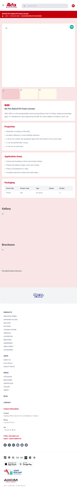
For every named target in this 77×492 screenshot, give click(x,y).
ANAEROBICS (8, 343)
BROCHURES (8, 380)
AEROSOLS (7, 333)
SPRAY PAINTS (8, 346)
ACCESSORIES (8, 350)
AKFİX (7, 16)
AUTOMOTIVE (8, 336)
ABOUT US (7, 360)
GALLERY (7, 387)
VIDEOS (6, 390)
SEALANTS (7, 323)
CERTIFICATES (8, 383)
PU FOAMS (7, 326)
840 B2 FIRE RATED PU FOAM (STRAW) (32, 16)
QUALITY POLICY (9, 366)
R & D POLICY (8, 363)
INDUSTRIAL (8, 340)
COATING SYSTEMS (10, 329)
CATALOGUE (8, 376)
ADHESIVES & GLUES (10, 319)
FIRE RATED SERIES (15, 16)
